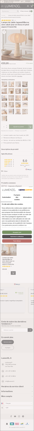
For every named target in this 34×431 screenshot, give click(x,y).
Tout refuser (17, 241)
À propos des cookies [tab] (17, 197)
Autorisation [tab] (6, 197)
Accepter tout (17, 232)
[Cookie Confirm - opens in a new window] (25, 190)
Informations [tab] (27, 197)
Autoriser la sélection (17, 236)
